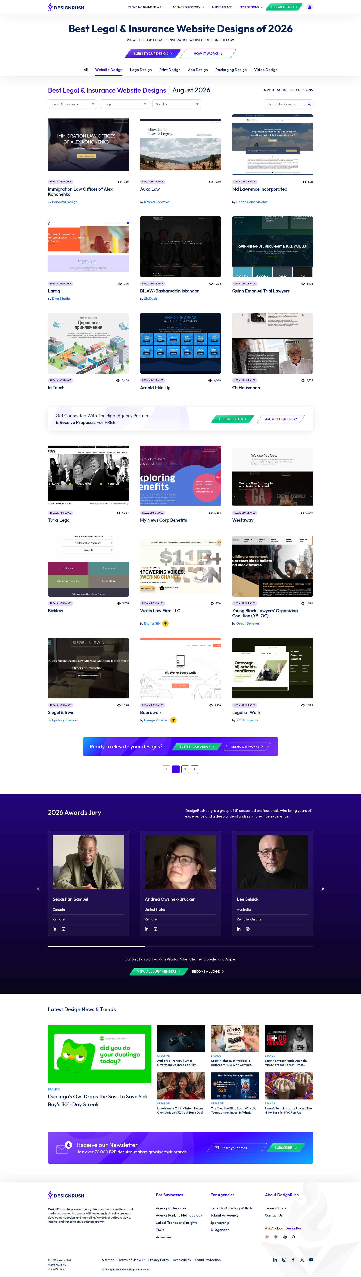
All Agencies (219, 1230)
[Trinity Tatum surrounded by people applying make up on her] (181, 1085)
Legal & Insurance (60, 181)
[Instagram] (284, 1260)
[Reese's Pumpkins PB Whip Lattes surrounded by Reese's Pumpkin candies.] (289, 1085)
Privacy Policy (158, 1260)
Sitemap (108, 1260)
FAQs (160, 1230)
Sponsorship (219, 1223)
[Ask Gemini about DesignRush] (275, 1236)
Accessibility (182, 1260)
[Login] (309, 7)
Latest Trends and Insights (176, 1223)
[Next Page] (194, 769)
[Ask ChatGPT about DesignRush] (285, 1237)
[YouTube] (311, 1260)
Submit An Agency (224, 1215)
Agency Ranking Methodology (179, 1215)
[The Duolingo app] (99, 1054)
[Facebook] (293, 1260)
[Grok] (293, 1237)
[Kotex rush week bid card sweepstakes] (235, 1038)
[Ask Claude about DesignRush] (267, 1237)
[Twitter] (302, 1260)
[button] (322, 889)
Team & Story (275, 1208)
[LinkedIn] (275, 1260)
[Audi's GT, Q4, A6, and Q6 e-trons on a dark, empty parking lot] (181, 1038)
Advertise (163, 1237)
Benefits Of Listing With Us (231, 1208)
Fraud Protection (208, 1260)
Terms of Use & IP (131, 1260)
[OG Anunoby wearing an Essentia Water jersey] (289, 1038)
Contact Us (273, 1215)
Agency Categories (171, 1208)
